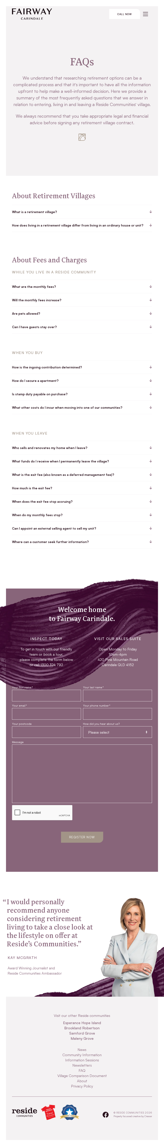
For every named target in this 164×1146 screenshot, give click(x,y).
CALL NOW (124, 14)
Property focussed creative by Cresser (133, 1116)
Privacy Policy (82, 1085)
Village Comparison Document (82, 1075)
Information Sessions (82, 1059)
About (82, 1080)
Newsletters (82, 1065)
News (82, 1049)
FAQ (82, 1070)
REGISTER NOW (82, 837)
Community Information (82, 1054)
